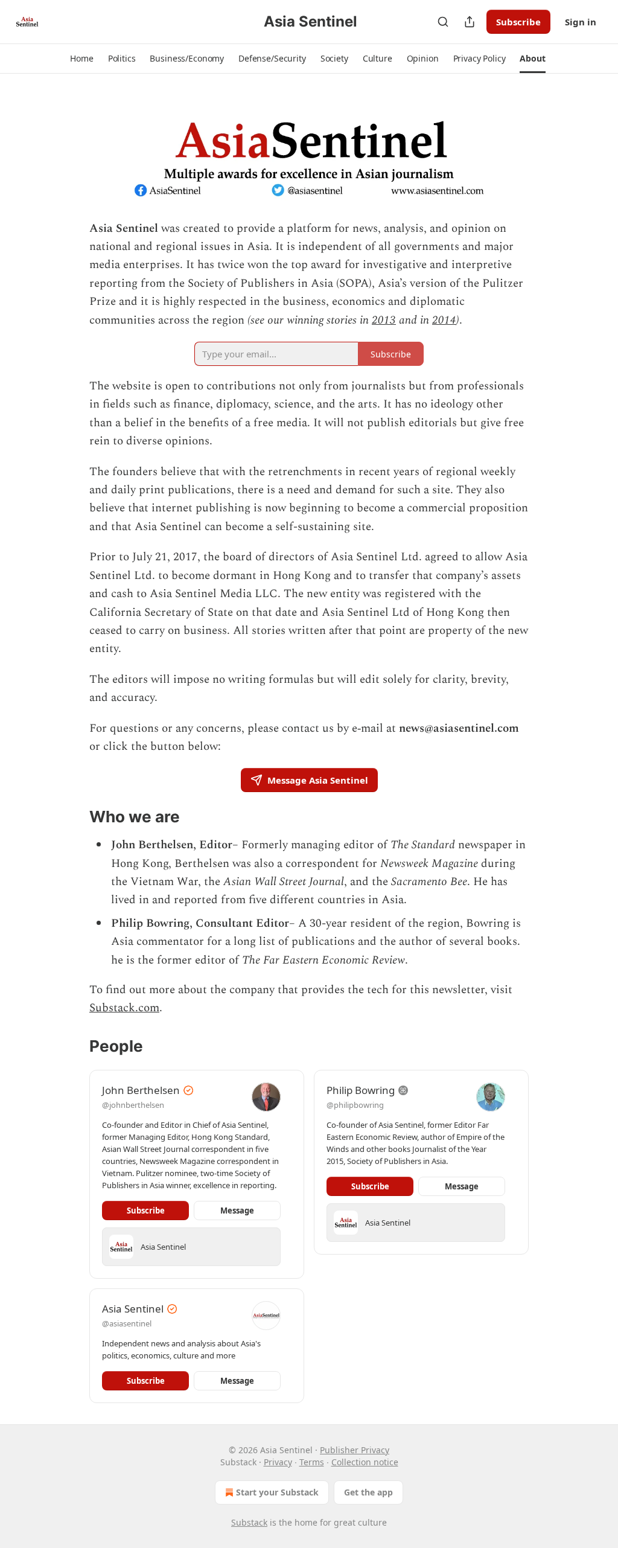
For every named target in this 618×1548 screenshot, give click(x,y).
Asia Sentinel (133, 1309)
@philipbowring (355, 1104)
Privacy (278, 1462)
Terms (311, 1462)
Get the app (368, 1492)
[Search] (443, 22)
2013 (384, 320)
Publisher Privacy (354, 1450)
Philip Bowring (361, 1090)
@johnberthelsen (133, 1104)
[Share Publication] (469, 22)
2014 (444, 320)
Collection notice (364, 1462)
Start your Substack (277, 1492)
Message (237, 1210)
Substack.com (124, 1008)
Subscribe (518, 22)
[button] (81, 58)
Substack (249, 1522)
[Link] (72, 817)
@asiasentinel (126, 1323)
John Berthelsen (141, 1090)
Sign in (580, 22)
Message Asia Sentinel (317, 780)
